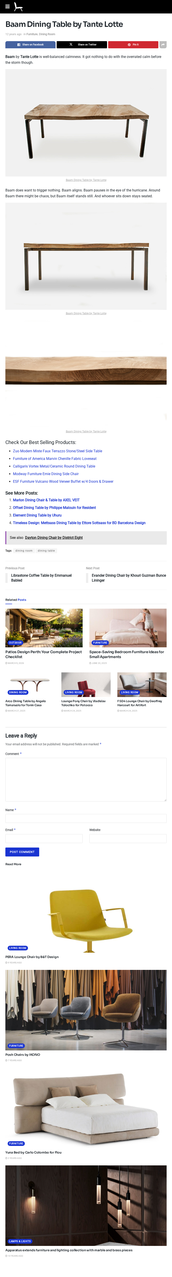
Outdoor (15, 642)
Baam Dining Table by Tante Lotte (86, 180)
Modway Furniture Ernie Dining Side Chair (46, 474)
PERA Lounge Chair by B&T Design (31, 957)
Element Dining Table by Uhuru (37, 515)
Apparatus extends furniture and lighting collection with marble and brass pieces (69, 1250)
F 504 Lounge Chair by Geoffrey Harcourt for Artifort (139, 703)
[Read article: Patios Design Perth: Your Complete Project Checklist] (44, 628)
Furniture (32, 34)
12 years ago (13, 34)
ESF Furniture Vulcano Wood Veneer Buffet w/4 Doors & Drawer (63, 481)
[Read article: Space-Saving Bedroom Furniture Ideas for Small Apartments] (128, 628)
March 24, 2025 (72, 711)
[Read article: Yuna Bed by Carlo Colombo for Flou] (86, 1108)
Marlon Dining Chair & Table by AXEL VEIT (46, 500)
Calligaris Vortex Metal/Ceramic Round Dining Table (54, 466)
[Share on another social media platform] (163, 44)
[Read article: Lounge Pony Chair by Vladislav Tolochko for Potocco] (86, 684)
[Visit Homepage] (18, 6)
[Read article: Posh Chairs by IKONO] (86, 1010)
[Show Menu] (7, 6)
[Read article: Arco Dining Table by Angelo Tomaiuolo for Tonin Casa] (30, 684)
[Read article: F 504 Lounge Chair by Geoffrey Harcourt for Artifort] (142, 684)
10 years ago (15, 1256)
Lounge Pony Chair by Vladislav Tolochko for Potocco (83, 703)
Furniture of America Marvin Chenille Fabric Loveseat (55, 459)
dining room (24, 550)
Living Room (73, 692)
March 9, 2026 (15, 663)
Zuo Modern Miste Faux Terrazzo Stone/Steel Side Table (57, 451)
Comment (13, 754)
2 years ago (14, 1158)
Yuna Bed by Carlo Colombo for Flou (33, 1152)
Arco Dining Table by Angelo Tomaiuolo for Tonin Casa (25, 703)
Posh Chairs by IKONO (22, 1055)
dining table (46, 550)
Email (10, 830)
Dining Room (47, 34)
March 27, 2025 (16, 711)
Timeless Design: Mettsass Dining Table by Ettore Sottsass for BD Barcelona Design (79, 523)
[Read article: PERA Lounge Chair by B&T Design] (86, 912)
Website (94, 830)
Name (11, 810)
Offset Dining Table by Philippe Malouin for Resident (54, 508)
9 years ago (14, 962)
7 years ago (14, 1060)
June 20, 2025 (99, 663)
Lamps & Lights (20, 1241)
